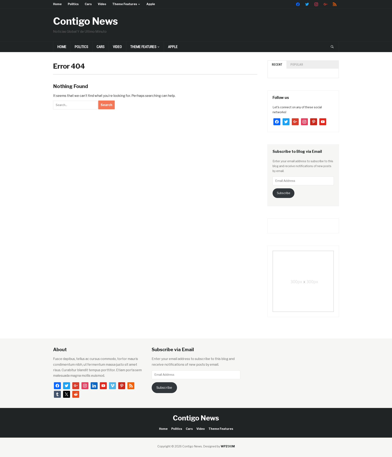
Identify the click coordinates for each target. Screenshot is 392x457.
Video (102, 4)
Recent (277, 64)
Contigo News (85, 21)
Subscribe (283, 193)
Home (57, 4)
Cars (88, 4)
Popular (297, 64)
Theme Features (124, 4)
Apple (150, 4)
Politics (73, 4)
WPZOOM (228, 446)
